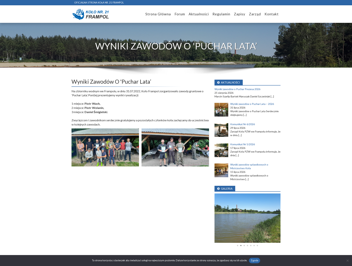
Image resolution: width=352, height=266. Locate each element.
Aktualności (199, 14)
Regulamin (221, 14)
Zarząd (255, 14)
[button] (218, 218)
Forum (180, 14)
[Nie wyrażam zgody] (347, 260)
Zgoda (254, 260)
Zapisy (239, 14)
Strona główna (158, 14)
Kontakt (272, 14)
